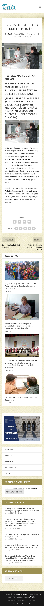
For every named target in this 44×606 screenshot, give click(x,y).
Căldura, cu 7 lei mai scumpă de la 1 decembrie (21, 399)
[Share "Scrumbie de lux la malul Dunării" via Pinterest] (19, 221)
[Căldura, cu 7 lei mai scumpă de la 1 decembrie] (22, 384)
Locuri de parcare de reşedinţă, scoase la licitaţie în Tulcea (22, 535)
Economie (18, 539)
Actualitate (18, 563)
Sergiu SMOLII (19, 34)
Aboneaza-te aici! (14, 492)
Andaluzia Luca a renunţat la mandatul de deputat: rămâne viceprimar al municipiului (19, 326)
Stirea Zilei (17, 36)
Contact (8, 473)
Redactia (8, 455)
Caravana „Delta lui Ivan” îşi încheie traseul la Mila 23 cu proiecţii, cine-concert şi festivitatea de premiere (20, 558)
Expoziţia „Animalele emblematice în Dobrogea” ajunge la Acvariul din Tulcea (22, 509)
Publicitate (9, 461)
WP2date (32, 597)
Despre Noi (9, 449)
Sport (17, 550)
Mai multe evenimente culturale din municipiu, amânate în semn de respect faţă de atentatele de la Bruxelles (21, 364)
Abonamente (10, 467)
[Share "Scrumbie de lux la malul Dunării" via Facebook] (14, 221)
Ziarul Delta (22, 594)
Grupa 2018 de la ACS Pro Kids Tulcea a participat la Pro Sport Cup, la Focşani (21, 546)
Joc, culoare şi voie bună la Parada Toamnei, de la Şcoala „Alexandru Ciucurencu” (20, 286)
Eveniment (18, 513)
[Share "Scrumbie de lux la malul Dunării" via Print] (29, 221)
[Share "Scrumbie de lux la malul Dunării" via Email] (24, 221)
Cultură (17, 528)
